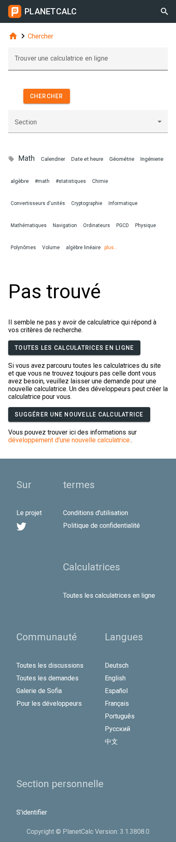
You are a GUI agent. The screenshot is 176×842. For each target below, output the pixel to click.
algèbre (20, 181)
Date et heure (87, 159)
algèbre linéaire (83, 247)
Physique (145, 225)
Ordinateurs (96, 225)
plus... (110, 247)
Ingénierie (151, 159)
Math (26, 158)
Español (116, 691)
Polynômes (23, 247)
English (115, 678)
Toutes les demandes (47, 678)
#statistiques (71, 181)
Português (120, 716)
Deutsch (117, 665)
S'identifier (31, 812)
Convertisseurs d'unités (38, 203)
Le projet (29, 513)
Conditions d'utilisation (95, 513)
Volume (51, 247)
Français (117, 703)
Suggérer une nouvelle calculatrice (79, 414)
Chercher (40, 36)
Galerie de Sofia (39, 691)
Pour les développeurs (49, 703)
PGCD (122, 225)
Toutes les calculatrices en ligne (74, 347)
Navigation (65, 225)
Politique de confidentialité (101, 525)
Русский (117, 729)
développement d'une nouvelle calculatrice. (69, 440)
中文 (111, 741)
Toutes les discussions (49, 665)
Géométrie (121, 159)
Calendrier (53, 159)
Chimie (100, 181)
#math (42, 181)
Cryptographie (86, 203)
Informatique (123, 203)
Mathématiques (29, 225)
